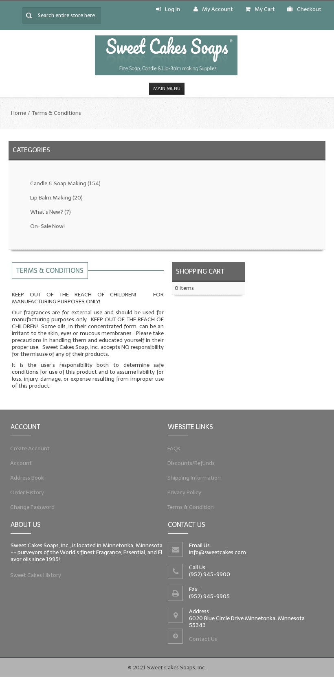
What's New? (50, 211)
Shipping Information (194, 477)
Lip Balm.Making (56, 197)
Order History (27, 492)
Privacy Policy (184, 492)
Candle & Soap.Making (65, 183)
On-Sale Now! (47, 226)
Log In (172, 9)
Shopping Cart (200, 271)
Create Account (30, 448)
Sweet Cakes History (36, 575)
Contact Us (203, 639)
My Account (217, 9)
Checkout (309, 9)
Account (21, 463)
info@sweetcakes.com (217, 552)
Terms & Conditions (56, 113)
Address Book (27, 477)
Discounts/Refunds (191, 463)
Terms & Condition (191, 507)
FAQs (174, 448)
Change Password (33, 507)
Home (18, 113)
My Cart (265, 9)
